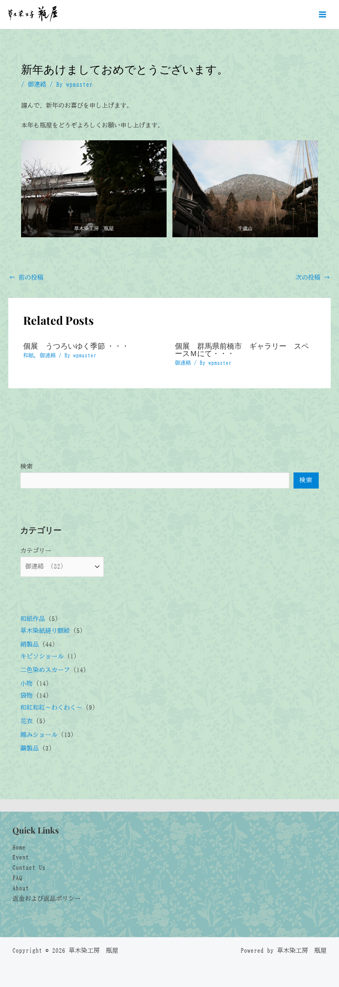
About (20, 888)
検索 (26, 466)
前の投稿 (26, 277)
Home (19, 847)
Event (20, 857)
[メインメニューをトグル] (322, 14)
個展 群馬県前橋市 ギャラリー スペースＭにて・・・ (242, 349)
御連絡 (37, 84)
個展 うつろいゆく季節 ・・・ (76, 345)
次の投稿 (313, 277)
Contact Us (28, 867)
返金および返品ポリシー (46, 898)
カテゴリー (35, 551)
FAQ (17, 878)
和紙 (28, 355)
